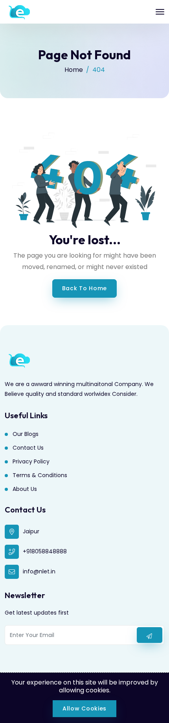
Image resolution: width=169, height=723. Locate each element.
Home (73, 69)
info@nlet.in (39, 571)
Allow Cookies (84, 708)
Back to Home (84, 288)
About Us (25, 489)
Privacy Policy (31, 461)
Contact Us (28, 448)
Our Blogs (26, 434)
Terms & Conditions (40, 475)
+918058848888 (45, 551)
